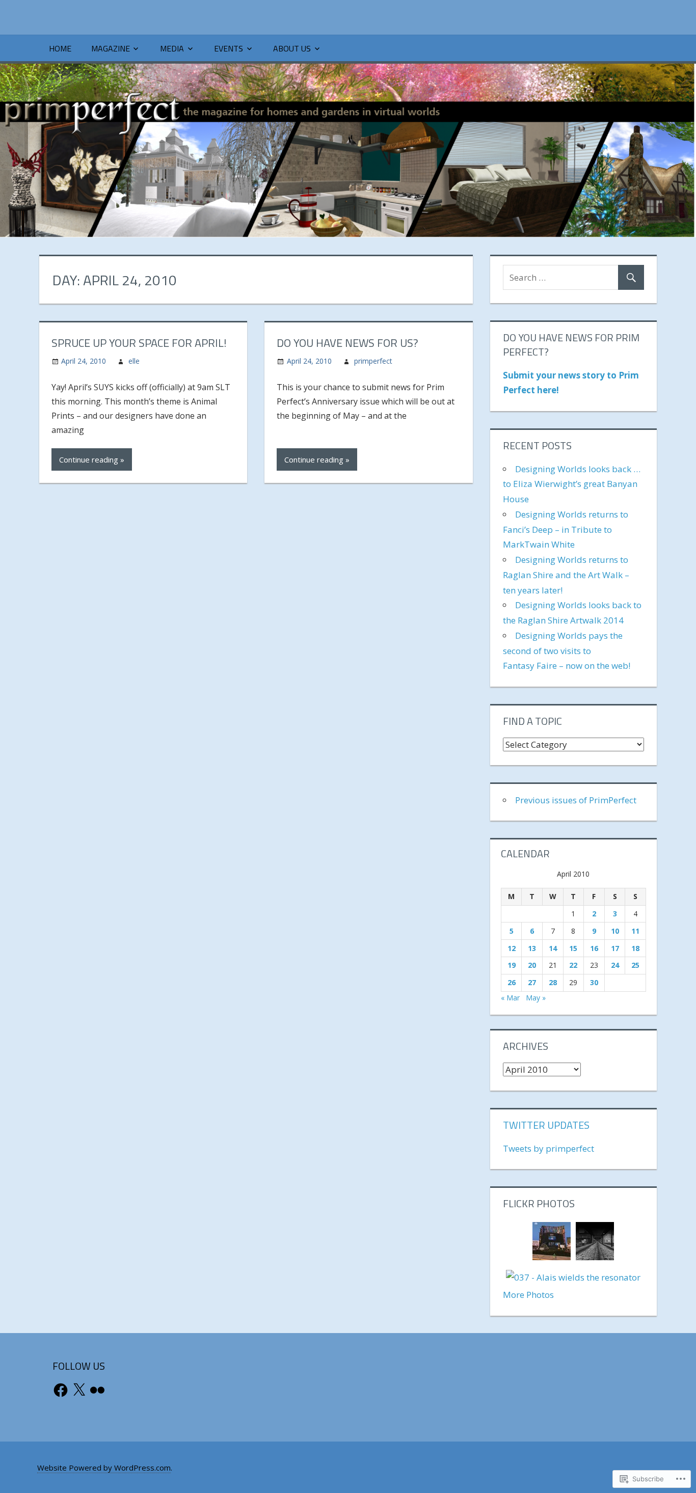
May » (536, 997)
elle (134, 361)
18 (635, 948)
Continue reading (88, 459)
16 (594, 948)
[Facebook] (60, 1390)
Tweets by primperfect (548, 1148)
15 (573, 948)
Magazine (110, 48)
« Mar (510, 997)
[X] (79, 1390)
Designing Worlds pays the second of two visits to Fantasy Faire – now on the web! (566, 651)
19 (511, 965)
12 (511, 948)
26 (511, 982)
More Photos (528, 1294)
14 (553, 948)
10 (615, 931)
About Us (292, 48)
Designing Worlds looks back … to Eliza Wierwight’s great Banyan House (571, 484)
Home (60, 48)
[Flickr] (97, 1390)
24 (615, 965)
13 (532, 948)
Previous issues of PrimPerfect (575, 800)
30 (594, 982)
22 (573, 965)
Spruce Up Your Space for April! (139, 342)
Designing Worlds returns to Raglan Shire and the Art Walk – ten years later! (566, 575)
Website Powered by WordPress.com (104, 1467)
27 (532, 982)
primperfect (373, 361)
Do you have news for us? (347, 342)
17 (615, 948)
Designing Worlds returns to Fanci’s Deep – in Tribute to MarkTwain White (565, 529)
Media (172, 48)
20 (532, 965)
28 (553, 982)
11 (635, 931)
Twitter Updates (546, 1125)
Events (228, 48)
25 (635, 965)
